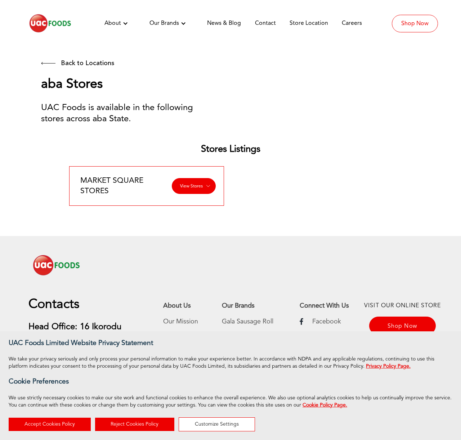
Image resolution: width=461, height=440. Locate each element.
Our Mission (180, 321)
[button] (119, 23)
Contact (265, 23)
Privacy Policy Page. (388, 366)
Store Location (309, 23)
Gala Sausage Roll (247, 321)
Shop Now (415, 24)
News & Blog (224, 23)
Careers (352, 23)
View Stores (191, 186)
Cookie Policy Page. (325, 405)
